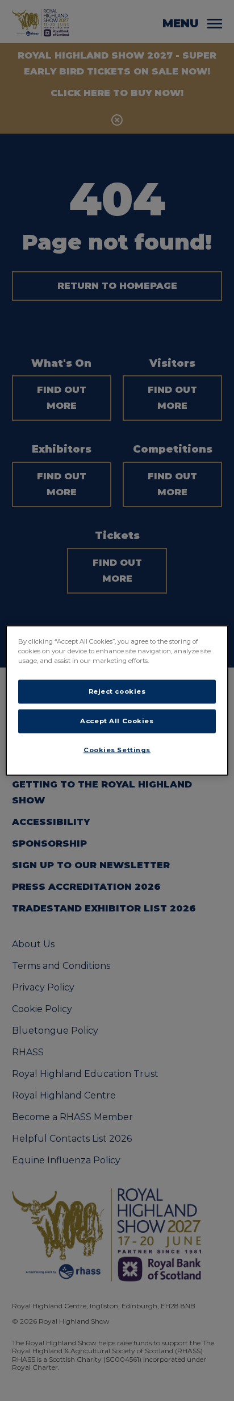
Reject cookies (117, 691)
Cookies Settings (117, 750)
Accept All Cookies (116, 721)
